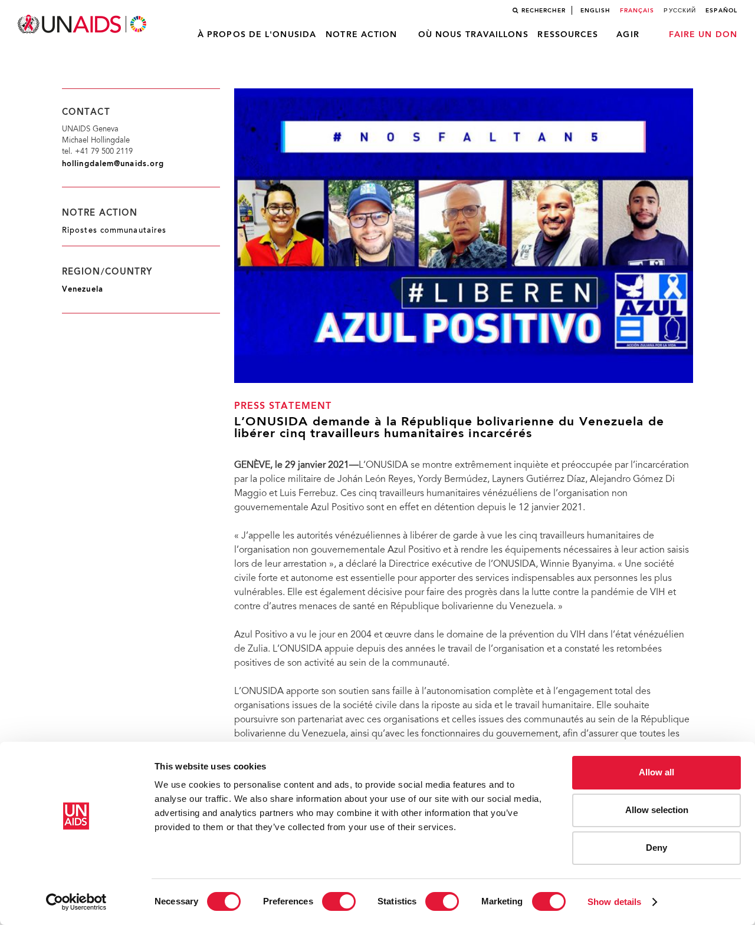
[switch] (339, 901)
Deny (656, 848)
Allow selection (656, 810)
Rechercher (543, 11)
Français (637, 11)
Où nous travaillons (473, 35)
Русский (680, 11)
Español (721, 11)
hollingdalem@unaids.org (113, 164)
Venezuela (82, 289)
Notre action (361, 35)
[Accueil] (83, 24)
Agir (627, 35)
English (595, 11)
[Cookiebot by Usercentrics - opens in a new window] (76, 902)
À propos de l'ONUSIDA (257, 35)
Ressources (567, 35)
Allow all (656, 772)
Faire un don (703, 35)
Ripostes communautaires (114, 230)
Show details (614, 902)
